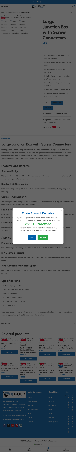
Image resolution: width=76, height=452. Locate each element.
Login (32, 237)
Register (43, 237)
